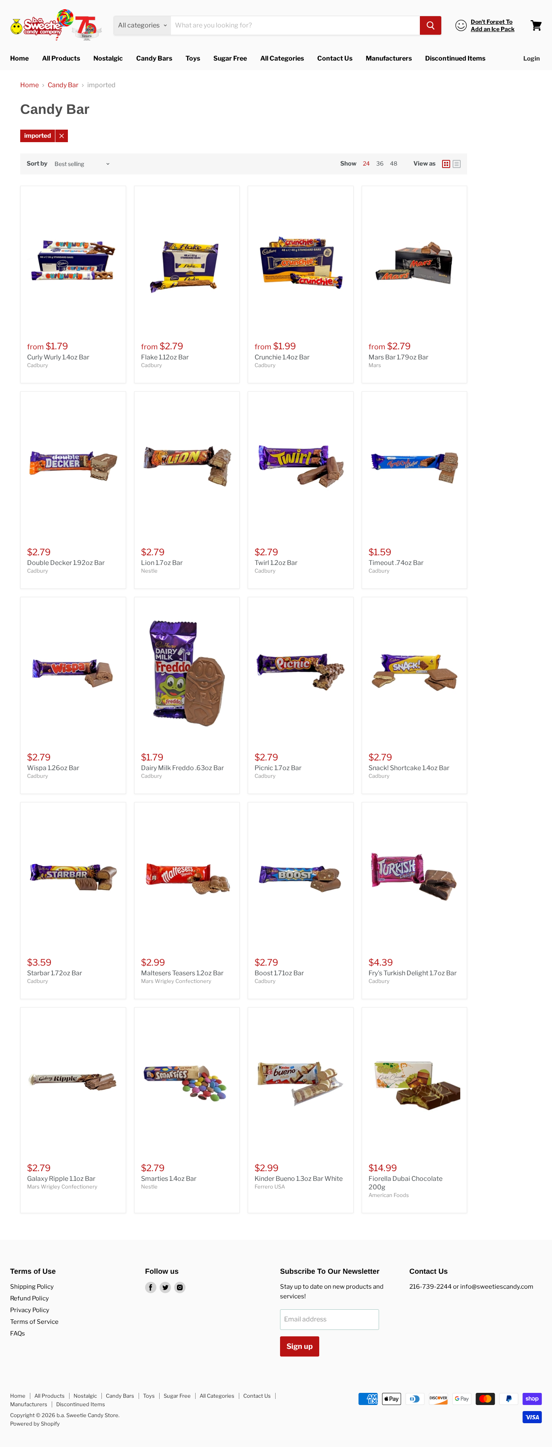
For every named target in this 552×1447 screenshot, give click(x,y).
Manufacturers (389, 58)
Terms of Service (34, 1321)
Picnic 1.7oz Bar (278, 768)
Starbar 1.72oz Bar (54, 973)
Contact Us (334, 58)
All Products (61, 58)
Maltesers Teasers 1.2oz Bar (182, 973)
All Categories (282, 58)
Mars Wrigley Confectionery (176, 981)
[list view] (457, 164)
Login (531, 58)
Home (19, 58)
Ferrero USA (270, 1186)
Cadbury (37, 365)
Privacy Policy (29, 1310)
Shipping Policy (32, 1286)
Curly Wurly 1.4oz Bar (58, 357)
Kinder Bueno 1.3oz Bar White (299, 1178)
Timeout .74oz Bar (396, 563)
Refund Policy (29, 1298)
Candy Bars (154, 58)
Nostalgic (108, 58)
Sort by (37, 163)
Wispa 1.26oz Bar (53, 768)
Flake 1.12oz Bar (165, 357)
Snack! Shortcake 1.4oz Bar (409, 768)
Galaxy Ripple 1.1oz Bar (61, 1178)
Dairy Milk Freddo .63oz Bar (182, 768)
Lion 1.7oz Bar (162, 563)
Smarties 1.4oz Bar (168, 1178)
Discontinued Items (455, 58)
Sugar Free (230, 58)
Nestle (149, 570)
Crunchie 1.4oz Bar (282, 357)
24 (366, 163)
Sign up (300, 1346)
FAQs (17, 1333)
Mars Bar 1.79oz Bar (398, 357)
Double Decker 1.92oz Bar (66, 563)
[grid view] (446, 164)
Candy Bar (63, 85)
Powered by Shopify (35, 1423)
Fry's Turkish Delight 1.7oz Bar (413, 973)
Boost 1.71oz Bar (279, 973)
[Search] (430, 25)
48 (393, 163)
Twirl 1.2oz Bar (276, 563)
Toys (192, 58)
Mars (375, 365)
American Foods (389, 1195)
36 (379, 163)
